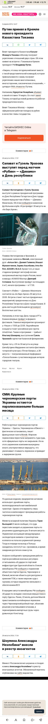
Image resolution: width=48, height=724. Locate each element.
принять (39, 711)
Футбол (12, 368)
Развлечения (6, 372)
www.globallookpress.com (29, 494)
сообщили (25, 203)
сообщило (40, 590)
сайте (19, 673)
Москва (17, 7)
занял (38, 95)
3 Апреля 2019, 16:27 (9, 24)
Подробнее (37, 707)
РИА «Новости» (18, 86)
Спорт (4, 368)
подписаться (24, 138)
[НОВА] (23, 14)
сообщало (22, 569)
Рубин (19, 368)
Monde (24, 434)
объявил (37, 92)
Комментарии (24, 151)
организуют (35, 307)
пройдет (22, 319)
